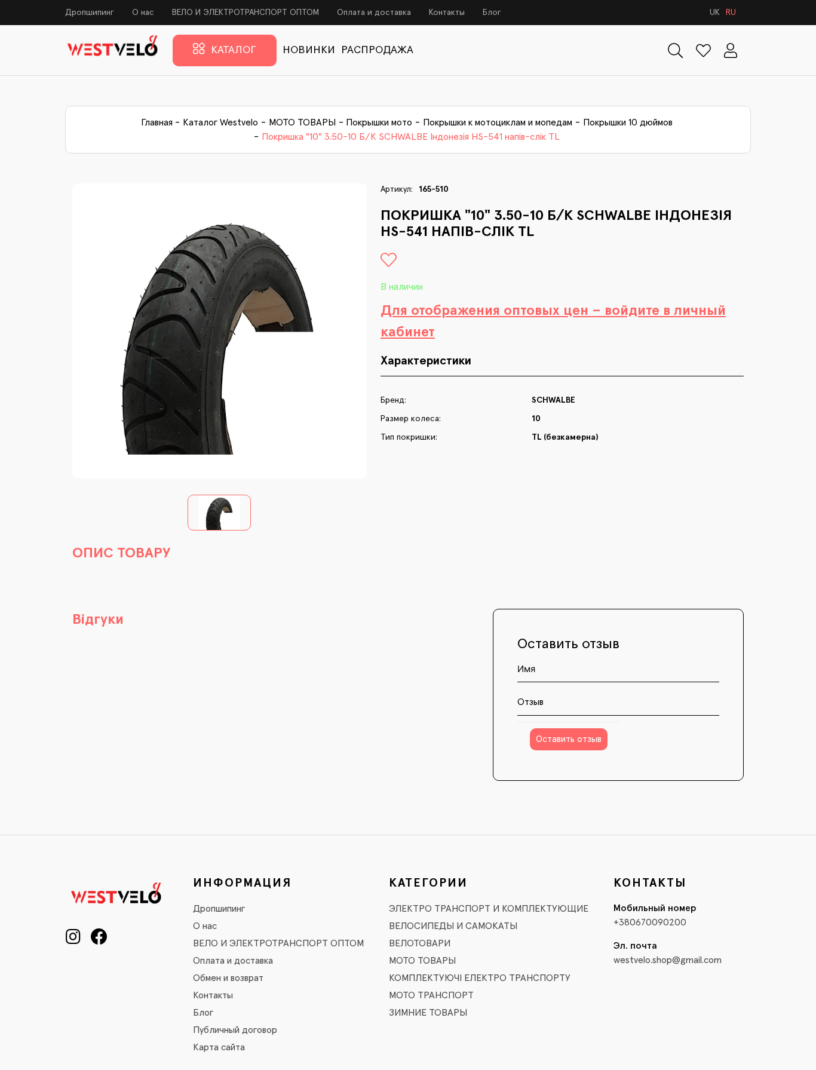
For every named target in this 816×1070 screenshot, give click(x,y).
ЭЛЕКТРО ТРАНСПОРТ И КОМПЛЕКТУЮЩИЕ (488, 908)
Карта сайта (219, 1047)
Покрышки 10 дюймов (628, 122)
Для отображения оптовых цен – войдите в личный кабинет (553, 321)
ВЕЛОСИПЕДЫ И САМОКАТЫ (453, 926)
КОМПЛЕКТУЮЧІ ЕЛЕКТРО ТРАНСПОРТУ (479, 978)
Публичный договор (235, 1030)
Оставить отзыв (569, 739)
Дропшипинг (89, 12)
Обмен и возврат (228, 978)
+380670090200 (649, 922)
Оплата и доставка (374, 12)
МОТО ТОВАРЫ (302, 122)
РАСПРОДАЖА (377, 50)
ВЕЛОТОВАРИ (419, 943)
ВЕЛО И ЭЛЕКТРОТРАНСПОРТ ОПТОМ (245, 12)
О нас (143, 12)
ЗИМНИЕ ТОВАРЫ (428, 1012)
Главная (157, 122)
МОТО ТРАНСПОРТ (431, 995)
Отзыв (530, 702)
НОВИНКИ (309, 50)
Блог (492, 12)
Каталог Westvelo (220, 122)
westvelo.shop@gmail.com (667, 960)
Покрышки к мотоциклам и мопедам (497, 122)
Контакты (447, 12)
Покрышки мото (379, 122)
